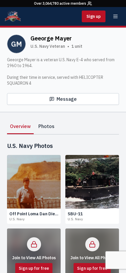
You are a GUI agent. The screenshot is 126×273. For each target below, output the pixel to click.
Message (67, 99)
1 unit (76, 46)
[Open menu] (115, 16)
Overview (20, 126)
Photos (46, 126)
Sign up (93, 16)
